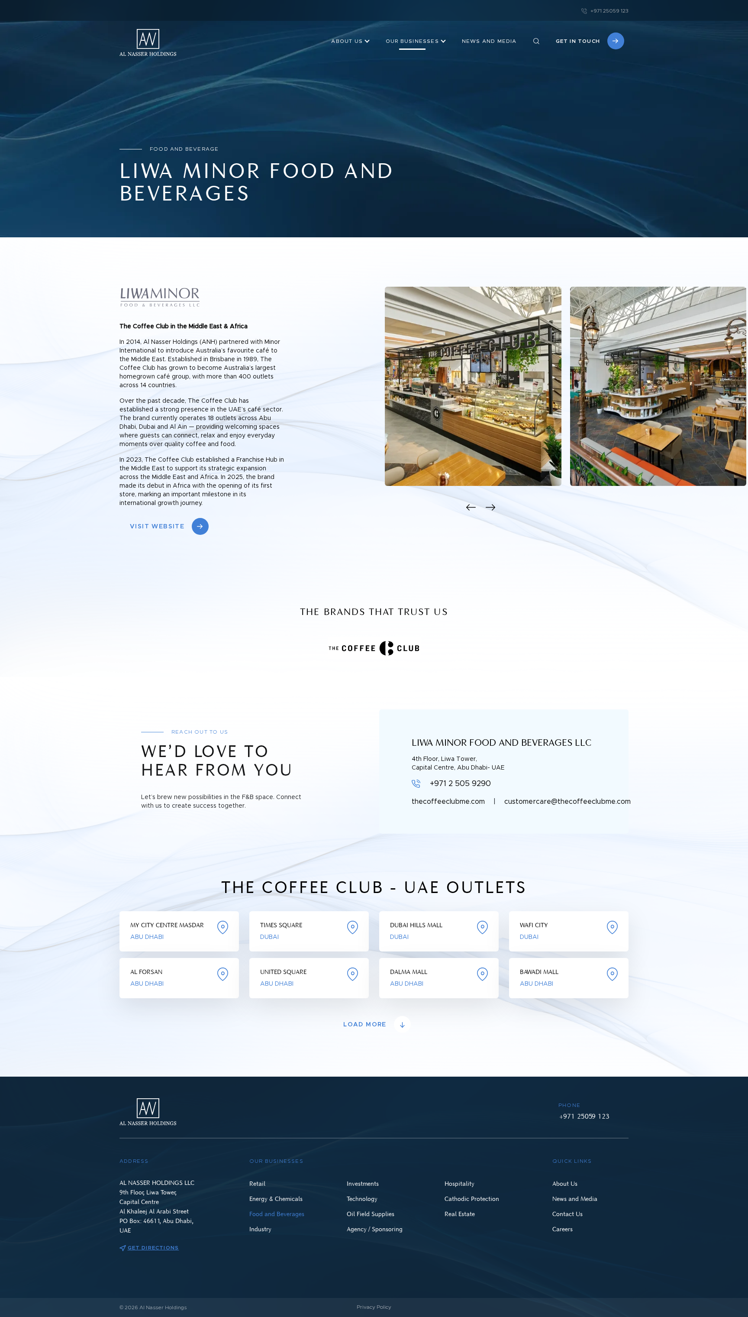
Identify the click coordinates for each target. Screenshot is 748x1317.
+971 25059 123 (609, 10)
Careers (562, 1229)
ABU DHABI (147, 937)
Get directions (153, 1247)
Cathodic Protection (472, 1198)
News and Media (574, 1198)
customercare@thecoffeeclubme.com (567, 801)
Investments (363, 1183)
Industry (260, 1229)
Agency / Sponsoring (375, 1229)
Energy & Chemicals (276, 1198)
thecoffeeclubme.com (448, 801)
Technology (362, 1198)
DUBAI (269, 937)
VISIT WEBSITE (157, 527)
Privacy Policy (374, 1307)
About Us (347, 41)
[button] (471, 507)
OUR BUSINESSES (412, 41)
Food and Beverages (276, 1213)
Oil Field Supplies (370, 1213)
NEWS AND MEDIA (489, 41)
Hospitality (459, 1183)
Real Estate (460, 1213)
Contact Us (567, 1213)
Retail (257, 1183)
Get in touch (578, 41)
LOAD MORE (365, 1025)
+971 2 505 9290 (460, 784)
